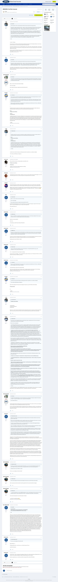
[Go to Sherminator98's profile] (6, 77)
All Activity (30, 4)
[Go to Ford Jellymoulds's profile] (6, 507)
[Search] (55, 4)
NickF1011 (47, 16)
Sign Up (54, 1)
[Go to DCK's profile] (6, 60)
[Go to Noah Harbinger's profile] (6, 465)
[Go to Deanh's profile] (6, 319)
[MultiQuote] (10, 54)
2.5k (6, 235)
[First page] (3, 18)
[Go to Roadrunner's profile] (6, 215)
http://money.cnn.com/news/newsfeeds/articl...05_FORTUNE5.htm (19, 509)
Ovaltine (5, 92)
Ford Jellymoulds (6, 504)
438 (6, 179)
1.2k (6, 99)
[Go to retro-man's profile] (6, 162)
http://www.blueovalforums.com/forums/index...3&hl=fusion (26, 375)
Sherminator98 (6, 74)
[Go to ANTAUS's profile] (6, 186)
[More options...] (41, 21)
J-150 (6, 21)
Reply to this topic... (9, 570)
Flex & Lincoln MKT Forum (13, 12)
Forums (4, 4)
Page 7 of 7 (15, 18)
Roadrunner (6, 228)
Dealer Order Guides (8, 4)
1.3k (6, 64)
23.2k (6, 323)
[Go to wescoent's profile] (6, 416)
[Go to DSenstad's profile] (6, 175)
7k (6, 511)
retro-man (6, 159)
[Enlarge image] (13, 111)
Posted (13, 21)
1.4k (6, 420)
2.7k (6, 166)
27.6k (6, 85)
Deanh (6, 316)
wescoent (6, 413)
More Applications (25, 4)
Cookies (29, 579)
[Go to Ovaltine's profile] (6, 95)
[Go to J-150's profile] (6, 24)
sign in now (20, 566)
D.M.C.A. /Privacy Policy (18, 4)
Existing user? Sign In (48, 1)
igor (6, 11)
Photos (13, 4)
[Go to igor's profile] (4, 12)
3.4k (6, 483)
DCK (6, 57)
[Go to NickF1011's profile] (45, 16)
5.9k (6, 28)
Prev (4, 18)
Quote (12, 54)
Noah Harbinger (6, 476)
